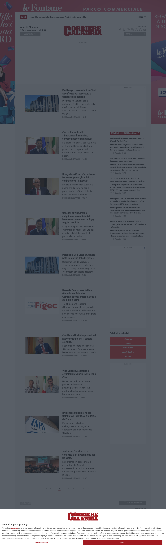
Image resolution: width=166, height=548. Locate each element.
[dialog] (83, 528)
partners (14, 528)
